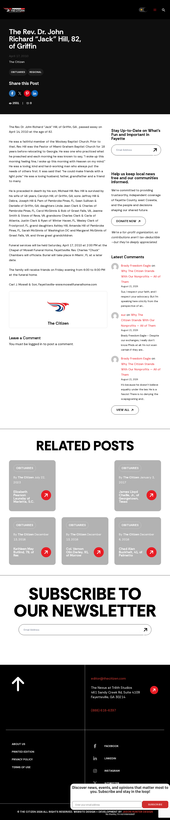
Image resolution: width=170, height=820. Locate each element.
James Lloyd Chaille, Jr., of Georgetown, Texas (129, 497)
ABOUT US (18, 744)
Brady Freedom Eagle (136, 266)
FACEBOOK (111, 746)
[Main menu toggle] (155, 10)
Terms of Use (21, 767)
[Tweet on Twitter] (20, 93)
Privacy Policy (22, 759)
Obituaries (18, 72)
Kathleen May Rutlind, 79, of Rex (23, 552)
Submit (155, 150)
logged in (35, 344)
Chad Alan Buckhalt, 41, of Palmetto (130, 552)
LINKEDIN (110, 758)
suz (123, 315)
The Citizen (17, 62)
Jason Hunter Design (137, 811)
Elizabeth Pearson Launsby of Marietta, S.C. (23, 497)
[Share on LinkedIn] (34, 93)
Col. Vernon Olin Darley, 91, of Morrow (77, 552)
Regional (36, 72)
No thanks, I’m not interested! (120, 814)
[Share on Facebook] (12, 93)
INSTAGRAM (112, 770)
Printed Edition (23, 751)
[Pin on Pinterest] (27, 93)
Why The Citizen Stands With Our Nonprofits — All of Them (141, 276)
